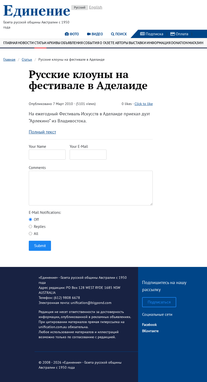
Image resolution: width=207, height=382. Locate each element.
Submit (40, 246)
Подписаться (159, 302)
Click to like (144, 103)
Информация (159, 43)
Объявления (72, 43)
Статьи (40, 43)
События (91, 43)
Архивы (53, 43)
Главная (10, 43)
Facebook (149, 324)
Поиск (120, 34)
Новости (26, 43)
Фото (74, 34)
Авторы (121, 43)
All (35, 233)
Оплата (181, 33)
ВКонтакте (150, 331)
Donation (179, 43)
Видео (97, 34)
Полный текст (42, 132)
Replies (39, 226)
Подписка (154, 33)
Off (36, 219)
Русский (79, 7)
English (95, 7)
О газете (107, 43)
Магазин (195, 43)
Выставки (137, 43)
